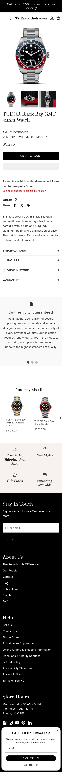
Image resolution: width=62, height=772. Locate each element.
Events (7, 595)
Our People (10, 570)
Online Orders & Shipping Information (27, 650)
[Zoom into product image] (31, 54)
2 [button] (30, 362)
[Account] (51, 18)
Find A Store (11, 637)
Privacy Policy (12, 674)
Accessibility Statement (18, 668)
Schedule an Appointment (19, 643)
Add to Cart (31, 156)
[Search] (11, 18)
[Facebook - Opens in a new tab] (4, 723)
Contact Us (10, 631)
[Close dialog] (57, 730)
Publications (10, 589)
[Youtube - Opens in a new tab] (17, 723)
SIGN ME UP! (31, 758)
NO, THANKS (30, 765)
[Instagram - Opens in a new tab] (11, 723)
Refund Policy (11, 662)
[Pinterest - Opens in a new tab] (23, 723)
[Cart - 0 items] (58, 18)
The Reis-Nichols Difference (21, 564)
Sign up (13, 540)
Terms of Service (13, 680)
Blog (5, 583)
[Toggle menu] (3, 18)
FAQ (5, 601)
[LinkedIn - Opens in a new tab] (30, 723)
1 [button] (26, 362)
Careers (8, 577)
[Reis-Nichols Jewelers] (31, 18)
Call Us (7, 625)
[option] (31, 54)
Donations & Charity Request (21, 656)
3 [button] (35, 362)
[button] (31, 169)
